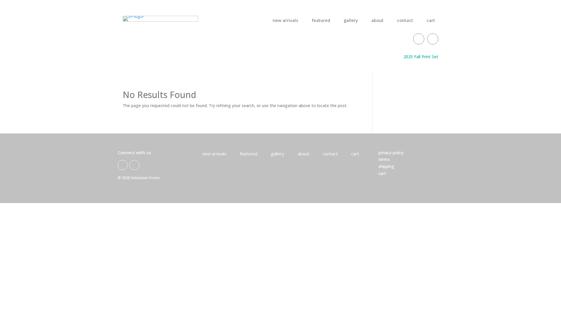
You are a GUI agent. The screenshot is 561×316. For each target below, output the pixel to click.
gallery (351, 20)
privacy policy (391, 152)
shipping (386, 166)
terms (384, 159)
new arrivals (285, 20)
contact (405, 20)
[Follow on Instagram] (432, 38)
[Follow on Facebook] (418, 38)
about (377, 20)
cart (431, 20)
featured (321, 20)
